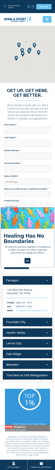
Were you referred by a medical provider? (26, 189)
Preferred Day (12, 201)
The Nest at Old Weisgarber (26, 375)
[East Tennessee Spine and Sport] (18, 19)
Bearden (12, 364)
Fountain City (16, 322)
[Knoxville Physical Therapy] (28, 6)
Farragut (12, 280)
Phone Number (12, 163)
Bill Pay (44, 7)
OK (27, 260)
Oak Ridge (13, 354)
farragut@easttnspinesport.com (32, 310)
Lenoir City (13, 343)
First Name (10, 125)
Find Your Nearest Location (14, 7)
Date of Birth (11, 176)
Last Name (10, 137)
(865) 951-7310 (24, 302)
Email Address (12, 150)
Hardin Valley (15, 332)
